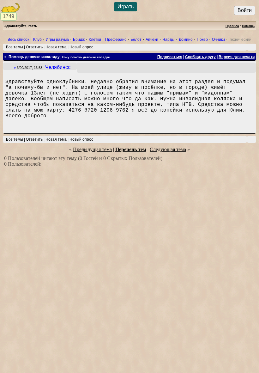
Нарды (168, 39)
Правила (232, 26)
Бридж (79, 39)
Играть (125, 6)
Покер (202, 39)
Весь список (18, 39)
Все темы (14, 47)
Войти (245, 10)
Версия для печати (237, 57)
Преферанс (115, 39)
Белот (136, 39)
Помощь (248, 26)
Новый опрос (81, 47)
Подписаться (169, 57)
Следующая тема (168, 149)
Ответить (34, 47)
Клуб (37, 39)
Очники (218, 39)
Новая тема (56, 47)
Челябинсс (57, 67)
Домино (186, 39)
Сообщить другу (200, 57)
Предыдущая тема (92, 149)
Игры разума (57, 39)
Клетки (95, 39)
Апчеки (152, 39)
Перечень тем (130, 149)
